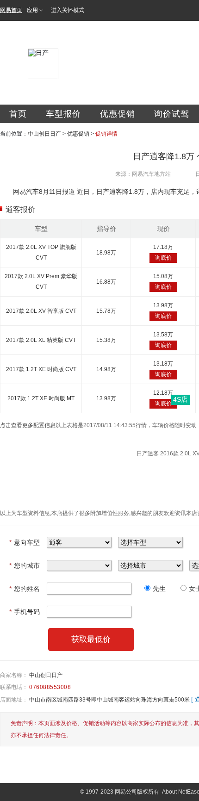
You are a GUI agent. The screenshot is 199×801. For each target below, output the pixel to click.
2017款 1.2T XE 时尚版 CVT (41, 369)
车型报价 (63, 113)
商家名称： (14, 675)
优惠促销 (117, 113)
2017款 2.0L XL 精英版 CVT (41, 340)
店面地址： (14, 699)
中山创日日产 (44, 133)
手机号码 (24, 611)
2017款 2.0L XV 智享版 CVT (41, 311)
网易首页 (11, 10)
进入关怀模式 (67, 10)
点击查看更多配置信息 (28, 425)
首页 (18, 113)
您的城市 (24, 565)
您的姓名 (24, 588)
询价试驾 (171, 113)
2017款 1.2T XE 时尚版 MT (41, 398)
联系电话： (14, 687)
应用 (32, 10)
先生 (159, 588)
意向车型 (24, 542)
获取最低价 (91, 639)
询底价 (163, 258)
